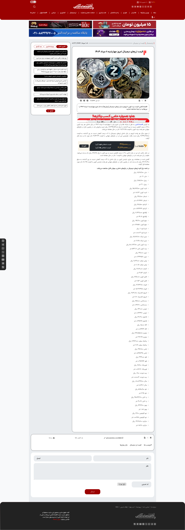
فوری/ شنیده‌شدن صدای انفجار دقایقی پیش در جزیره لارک (51, 106)
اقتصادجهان (43, 13)
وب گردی (39, 46)
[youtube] (138, 7)
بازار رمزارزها (123, 445)
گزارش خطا (78, 438)
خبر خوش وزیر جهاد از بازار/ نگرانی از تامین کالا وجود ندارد (140, 17)
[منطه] (60, 24)
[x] (3, 252)
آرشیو (51, 111)
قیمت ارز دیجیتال (138, 43)
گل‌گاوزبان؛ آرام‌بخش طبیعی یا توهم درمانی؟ (55, 76)
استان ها (32, 13)
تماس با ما (146, 507)
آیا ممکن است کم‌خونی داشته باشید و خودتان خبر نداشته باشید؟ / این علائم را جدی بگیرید (51, 53)
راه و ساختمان (114, 13)
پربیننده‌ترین (50, 46)
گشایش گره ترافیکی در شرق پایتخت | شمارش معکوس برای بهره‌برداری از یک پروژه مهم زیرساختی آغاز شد (51, 64)
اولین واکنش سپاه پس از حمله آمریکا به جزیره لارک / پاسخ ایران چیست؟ (51, 89)
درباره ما (153, 507)
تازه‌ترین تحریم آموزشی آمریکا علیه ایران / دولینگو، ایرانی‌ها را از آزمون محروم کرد (50, 82)
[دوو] (124, 24)
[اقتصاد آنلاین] (83, 7)
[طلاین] (124, 33)
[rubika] (135, 7)
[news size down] (87, 100)
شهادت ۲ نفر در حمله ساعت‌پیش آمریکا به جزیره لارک (53, 94)
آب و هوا (131, 507)
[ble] (133, 7)
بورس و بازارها (145, 13)
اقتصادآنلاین (139, 124)
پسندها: (50, 438)
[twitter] (143, 7)
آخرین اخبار (61, 46)
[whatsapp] (146, 7)
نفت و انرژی (102, 13)
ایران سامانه (56, 519)
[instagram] (140, 7)
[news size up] (81, 100)
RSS (117, 507)
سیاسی (53, 13)
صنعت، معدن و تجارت (88, 13)
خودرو (125, 13)
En (152, 2)
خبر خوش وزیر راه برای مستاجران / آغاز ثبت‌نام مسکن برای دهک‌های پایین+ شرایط (51, 100)
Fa (154, 2)
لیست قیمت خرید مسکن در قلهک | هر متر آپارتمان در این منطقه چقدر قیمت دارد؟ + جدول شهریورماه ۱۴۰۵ (51, 71)
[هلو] (113, 117)
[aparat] (151, 7)
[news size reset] (84, 100)
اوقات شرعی (123, 507)
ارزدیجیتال (73, 13)
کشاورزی (62, 13)
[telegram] (148, 7)
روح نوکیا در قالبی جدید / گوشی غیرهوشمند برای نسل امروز (51, 58)
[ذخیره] (145, 100)
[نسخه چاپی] (139, 100)
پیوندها (138, 507)
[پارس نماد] (60, 33)
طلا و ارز (133, 13)
